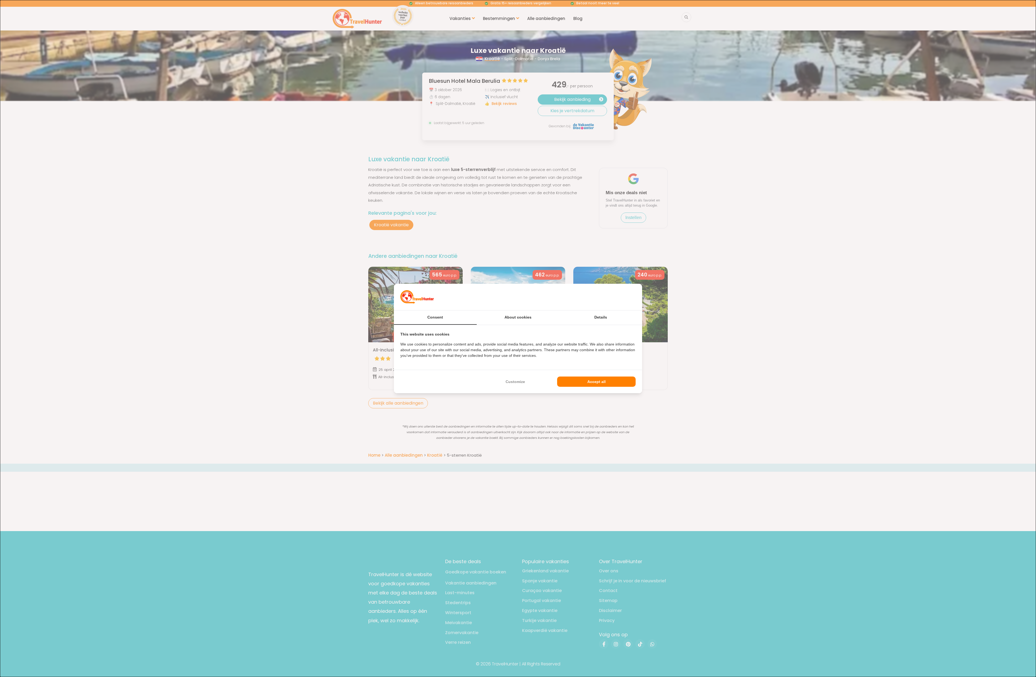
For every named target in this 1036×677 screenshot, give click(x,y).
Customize (515, 381)
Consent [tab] (435, 317)
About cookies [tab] (518, 317)
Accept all (596, 381)
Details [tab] (600, 317)
